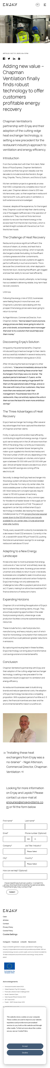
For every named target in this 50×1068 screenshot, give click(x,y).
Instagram (6, 942)
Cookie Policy (23, 1031)
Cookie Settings (10, 934)
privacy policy (26, 883)
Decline (25, 1053)
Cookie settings (25, 1040)
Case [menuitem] (5, 917)
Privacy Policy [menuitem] (8, 927)
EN (38, 4)
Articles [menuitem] (5, 920)
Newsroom (32, 942)
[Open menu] (45, 5)
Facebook (15, 942)
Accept (25, 1046)
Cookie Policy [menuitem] (8, 931)
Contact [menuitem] (6, 924)
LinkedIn (23, 942)
